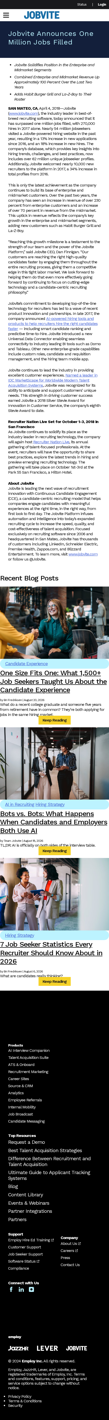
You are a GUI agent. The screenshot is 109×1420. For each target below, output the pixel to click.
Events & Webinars (28, 1203)
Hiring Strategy (49, 804)
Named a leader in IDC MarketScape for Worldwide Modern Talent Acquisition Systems (52, 380)
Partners (17, 1219)
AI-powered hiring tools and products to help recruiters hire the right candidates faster (53, 323)
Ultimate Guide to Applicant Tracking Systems (49, 1175)
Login (102, 4)
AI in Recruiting (19, 804)
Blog (13, 1186)
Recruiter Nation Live (51, 441)
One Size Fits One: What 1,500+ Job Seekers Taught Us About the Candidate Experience (53, 681)
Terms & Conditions (25, 1401)
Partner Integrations (30, 1211)
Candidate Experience (26, 663)
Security (15, 1405)
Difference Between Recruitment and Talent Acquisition (49, 1161)
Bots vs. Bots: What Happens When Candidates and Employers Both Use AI (53, 822)
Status (81, 4)
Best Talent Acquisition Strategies (45, 1150)
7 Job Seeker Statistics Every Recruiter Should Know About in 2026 (51, 952)
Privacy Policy (19, 1396)
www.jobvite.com (23, 113)
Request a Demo (26, 1142)
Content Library (25, 1195)
